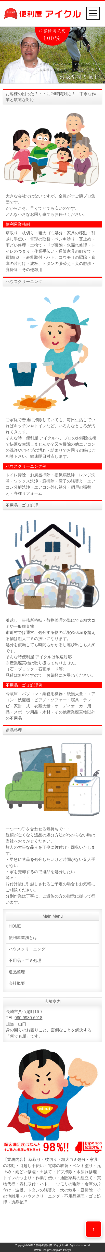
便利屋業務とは (23, 937)
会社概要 (17, 983)
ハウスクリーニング (27, 949)
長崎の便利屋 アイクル (50, 1245)
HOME (15, 926)
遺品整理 (17, 972)
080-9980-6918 (28, 1018)
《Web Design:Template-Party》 (52, 1249)
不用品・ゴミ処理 (25, 960)
